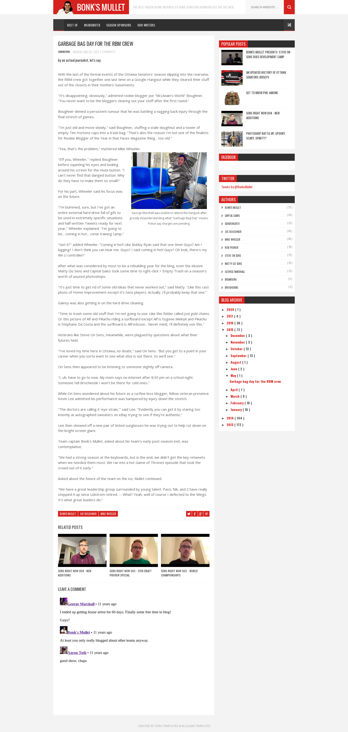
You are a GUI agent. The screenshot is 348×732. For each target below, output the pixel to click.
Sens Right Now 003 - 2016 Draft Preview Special (131, 573)
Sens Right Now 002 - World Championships (179, 573)
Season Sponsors (118, 25)
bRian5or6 (231, 279)
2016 (230, 322)
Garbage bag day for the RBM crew (255, 381)
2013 (230, 424)
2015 (230, 329)
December (238, 335)
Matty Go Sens (233, 264)
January (237, 409)
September (239, 355)
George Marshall (235, 272)
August (236, 362)
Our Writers (146, 25)
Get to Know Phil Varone (262, 92)
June (234, 368)
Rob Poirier (231, 247)
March (236, 396)
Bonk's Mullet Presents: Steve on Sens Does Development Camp (268, 54)
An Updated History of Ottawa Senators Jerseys (266, 74)
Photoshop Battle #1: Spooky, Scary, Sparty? (266, 135)
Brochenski (231, 287)
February (238, 402)
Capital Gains (232, 216)
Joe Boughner (88, 514)
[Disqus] (134, 655)
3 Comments (107, 52)
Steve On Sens (233, 255)
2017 (230, 316)
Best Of (72, 25)
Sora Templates (166, 726)
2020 (231, 309)
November (238, 342)
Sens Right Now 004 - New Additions (74, 573)
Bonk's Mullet (68, 514)
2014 (231, 417)
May (234, 375)
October (237, 348)
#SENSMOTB (92, 25)
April (235, 389)
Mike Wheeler (108, 514)
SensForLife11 (232, 224)
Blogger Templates (196, 726)
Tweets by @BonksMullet (237, 186)
